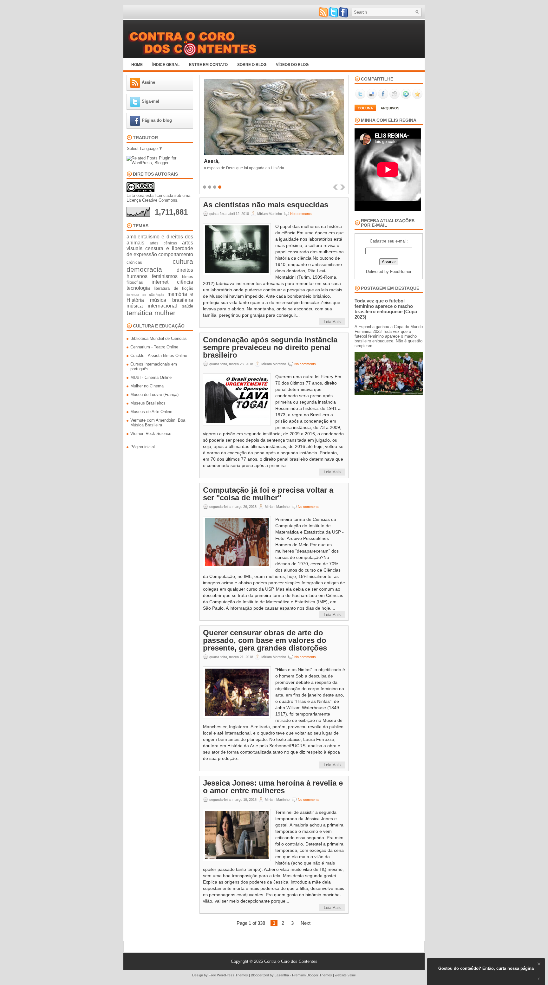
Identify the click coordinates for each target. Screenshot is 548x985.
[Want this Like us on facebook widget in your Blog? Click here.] (539, 979)
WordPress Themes (232, 975)
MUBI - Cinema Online (151, 377)
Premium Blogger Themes (312, 975)
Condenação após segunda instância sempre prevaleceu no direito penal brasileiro (270, 347)
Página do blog (157, 120)
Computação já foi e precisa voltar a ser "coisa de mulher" (268, 494)
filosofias (135, 282)
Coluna (365, 108)
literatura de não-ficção (145, 294)
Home (137, 64)
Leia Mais (332, 322)
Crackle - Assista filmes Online (158, 355)
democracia (144, 269)
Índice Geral (165, 64)
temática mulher (151, 312)
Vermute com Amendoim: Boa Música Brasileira (157, 422)
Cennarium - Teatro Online (154, 347)
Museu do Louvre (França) (154, 394)
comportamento (175, 254)
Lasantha (282, 975)
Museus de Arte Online (151, 411)
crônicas (134, 262)
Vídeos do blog (292, 64)
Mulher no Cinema (147, 386)
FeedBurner (400, 271)
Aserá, (211, 161)
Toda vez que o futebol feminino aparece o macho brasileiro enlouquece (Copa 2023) (386, 309)
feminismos (165, 276)
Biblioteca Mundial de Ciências (158, 338)
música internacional (152, 305)
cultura (183, 261)
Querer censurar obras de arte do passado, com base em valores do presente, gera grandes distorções (265, 640)
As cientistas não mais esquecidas (265, 205)
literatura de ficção (173, 288)
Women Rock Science (150, 433)
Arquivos (390, 108)
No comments (301, 214)
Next (305, 923)
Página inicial (142, 446)
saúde (187, 306)
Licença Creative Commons (152, 200)
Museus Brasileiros (148, 403)
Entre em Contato (208, 64)
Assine (148, 82)
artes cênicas (163, 243)
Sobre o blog (251, 64)
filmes (187, 276)
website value (345, 975)
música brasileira (171, 300)
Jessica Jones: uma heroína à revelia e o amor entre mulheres (273, 786)
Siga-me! (150, 101)
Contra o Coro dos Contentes (290, 961)
